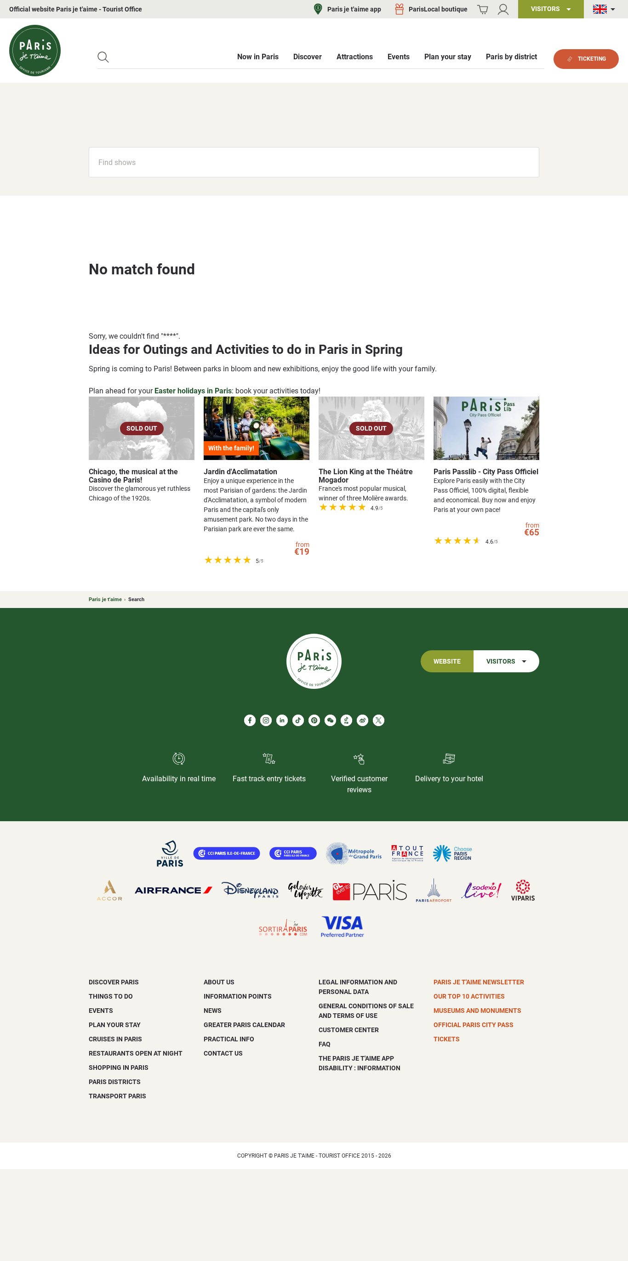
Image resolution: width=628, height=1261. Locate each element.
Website (447, 661)
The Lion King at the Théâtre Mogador (366, 475)
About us (219, 982)
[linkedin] (282, 720)
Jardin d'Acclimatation (240, 471)
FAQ (325, 1044)
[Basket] (482, 9)
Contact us (223, 1053)
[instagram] (266, 720)
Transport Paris (117, 1096)
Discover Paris (114, 982)
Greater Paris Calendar (244, 1024)
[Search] (103, 57)
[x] (378, 720)
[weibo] (362, 720)
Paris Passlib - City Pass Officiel (486, 471)
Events (101, 1010)
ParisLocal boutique (438, 9)
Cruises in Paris (115, 1039)
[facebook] (250, 720)
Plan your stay (115, 1024)
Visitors (500, 661)
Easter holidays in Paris (193, 390)
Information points (238, 996)
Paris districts (115, 1081)
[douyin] (346, 720)
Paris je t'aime (105, 599)
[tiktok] (298, 720)
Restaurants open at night (136, 1053)
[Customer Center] (503, 9)
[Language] (606, 9)
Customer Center (349, 1030)
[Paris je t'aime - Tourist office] (35, 50)
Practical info (229, 1039)
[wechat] (330, 720)
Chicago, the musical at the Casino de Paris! (133, 475)
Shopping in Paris (118, 1067)
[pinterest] (314, 720)
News (213, 1010)
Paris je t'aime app (354, 9)
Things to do (111, 996)
